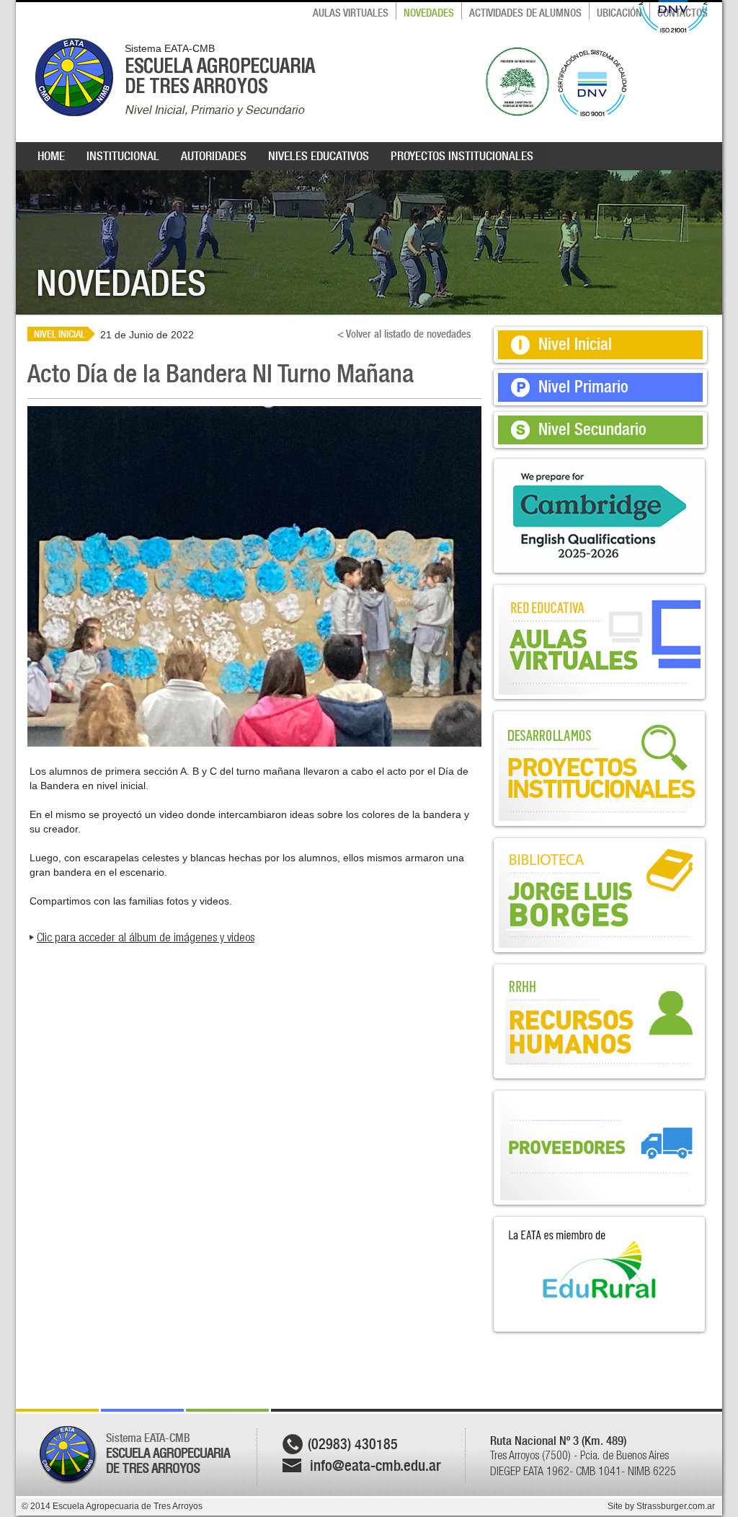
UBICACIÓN (619, 12)
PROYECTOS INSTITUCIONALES (462, 156)
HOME (51, 156)
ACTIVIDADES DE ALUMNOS (525, 12)
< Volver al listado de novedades (404, 333)
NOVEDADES (429, 12)
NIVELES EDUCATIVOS (318, 156)
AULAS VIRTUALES (350, 12)
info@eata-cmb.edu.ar (375, 1465)
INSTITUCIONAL (122, 156)
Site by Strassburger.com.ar (661, 1506)
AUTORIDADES (213, 156)
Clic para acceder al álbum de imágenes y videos (145, 937)
